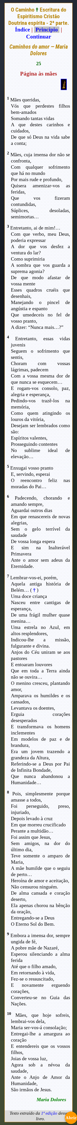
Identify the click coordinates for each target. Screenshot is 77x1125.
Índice (22, 29)
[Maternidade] (64, 88)
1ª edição (49, 1113)
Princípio (46, 29)
